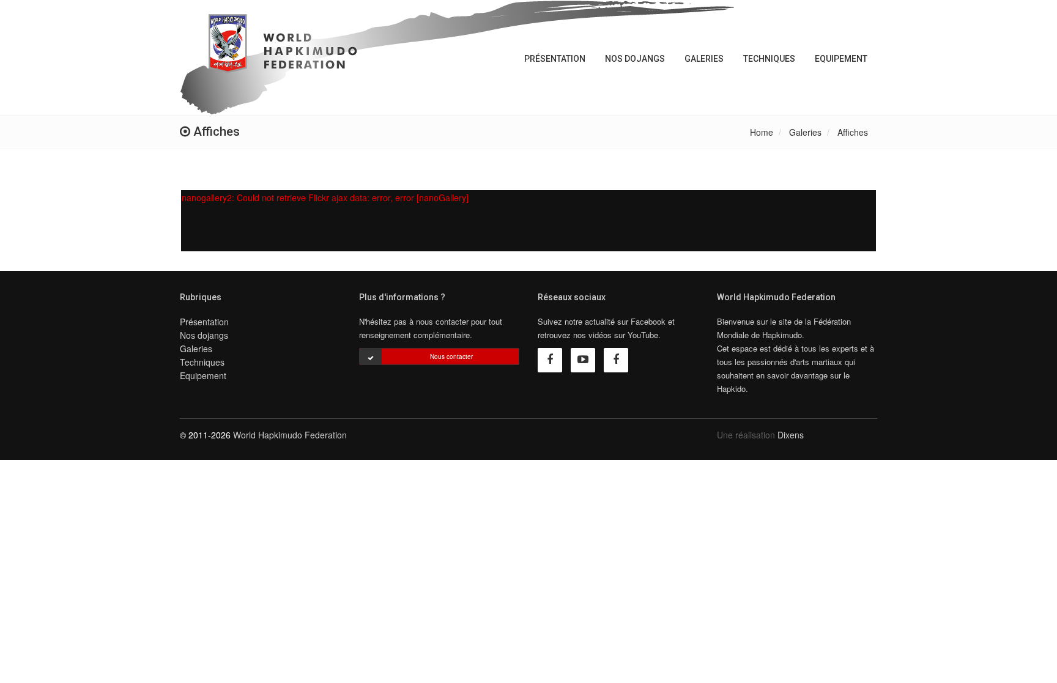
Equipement (841, 59)
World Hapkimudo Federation (290, 435)
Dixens (790, 435)
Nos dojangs (635, 59)
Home (761, 132)
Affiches (852, 132)
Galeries (704, 59)
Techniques (769, 59)
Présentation (554, 59)
